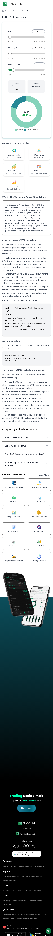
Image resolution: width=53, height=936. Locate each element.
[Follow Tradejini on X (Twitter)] (24, 846)
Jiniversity (6, 901)
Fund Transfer (36, 877)
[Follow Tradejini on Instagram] (14, 846)
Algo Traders (16, 890)
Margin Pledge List (9, 880)
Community (37, 890)
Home (6, 11)
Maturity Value (14, 48)
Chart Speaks (8, 904)
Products (38, 866)
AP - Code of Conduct (26, 915)
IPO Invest (6, 890)
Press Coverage (23, 918)
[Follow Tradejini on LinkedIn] (28, 846)
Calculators (15, 11)
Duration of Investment (17, 64)
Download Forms (41, 915)
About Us (6, 866)
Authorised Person (9, 915)
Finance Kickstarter (19, 901)
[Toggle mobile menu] (48, 3)
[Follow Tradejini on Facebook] (19, 846)
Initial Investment (15, 31)
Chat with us (25, 877)
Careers (21, 866)
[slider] (9, 37)
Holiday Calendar (9, 918)
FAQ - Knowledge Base (11, 877)
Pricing (13, 866)
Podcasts (33, 918)
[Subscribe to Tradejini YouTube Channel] (33, 846)
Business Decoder (35, 901)
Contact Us (29, 866)
